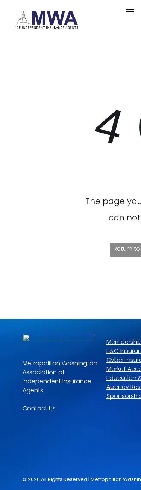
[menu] (129, 11)
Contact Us (39, 408)
